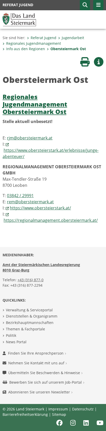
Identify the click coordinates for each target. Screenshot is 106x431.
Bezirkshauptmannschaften (30, 322)
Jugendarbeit (73, 37)
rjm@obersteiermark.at (29, 138)
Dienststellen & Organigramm (31, 316)
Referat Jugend (43, 37)
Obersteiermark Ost (68, 48)
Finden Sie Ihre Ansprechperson (36, 353)
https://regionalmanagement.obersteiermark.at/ (51, 220)
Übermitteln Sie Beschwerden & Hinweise (44, 372)
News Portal (16, 341)
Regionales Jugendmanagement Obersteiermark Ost (35, 104)
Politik (11, 335)
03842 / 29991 (20, 195)
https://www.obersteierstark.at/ (40, 208)
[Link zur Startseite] (19, 19)
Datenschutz (83, 409)
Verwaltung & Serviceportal (29, 309)
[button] (85, 5)
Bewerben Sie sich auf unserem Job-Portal (46, 382)
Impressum (58, 409)
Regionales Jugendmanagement (33, 43)
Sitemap (59, 414)
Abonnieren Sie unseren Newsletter (39, 392)
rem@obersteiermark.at (30, 202)
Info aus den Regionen (25, 48)
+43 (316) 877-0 (30, 279)
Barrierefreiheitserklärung (25, 414)
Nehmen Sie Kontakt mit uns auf (36, 362)
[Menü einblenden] (98, 5)
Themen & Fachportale (25, 329)
